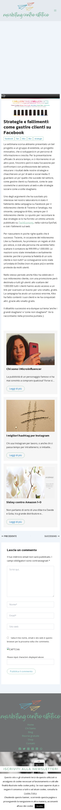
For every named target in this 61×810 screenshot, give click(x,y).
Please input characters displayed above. (25, 657)
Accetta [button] (39, 806)
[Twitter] (24, 748)
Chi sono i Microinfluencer (23, 369)
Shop (30, 739)
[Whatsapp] (41, 748)
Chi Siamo (30, 728)
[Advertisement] (30, 53)
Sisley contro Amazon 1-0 (23, 502)
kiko (24, 138)
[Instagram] (28, 748)
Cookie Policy (30, 793)
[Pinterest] (32, 748)
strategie (38, 138)
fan (17, 138)
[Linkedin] (37, 748)
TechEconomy (26, 222)
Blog (30, 732)
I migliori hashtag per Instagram (27, 435)
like (30, 138)
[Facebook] (20, 748)
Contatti (30, 743)
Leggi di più (15, 388)
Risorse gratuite (30, 735)
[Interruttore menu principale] (55, 10)
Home (30, 724)
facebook (9, 138)
